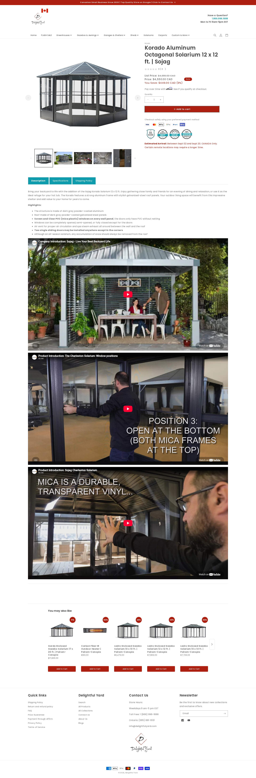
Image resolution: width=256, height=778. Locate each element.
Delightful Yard (131, 773)
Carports (162, 35)
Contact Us (84, 714)
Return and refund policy (40, 706)
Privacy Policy (35, 723)
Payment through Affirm (40, 719)
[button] (215, 35)
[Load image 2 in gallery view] (63, 158)
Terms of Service (36, 727)
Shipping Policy (35, 702)
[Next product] (212, 644)
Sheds (134, 35)
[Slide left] (28, 98)
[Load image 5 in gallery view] (122, 158)
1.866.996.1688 (220, 18)
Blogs (81, 723)
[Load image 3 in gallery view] (83, 158)
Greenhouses (63, 35)
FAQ (30, 710)
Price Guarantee (36, 714)
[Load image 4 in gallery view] (102, 158)
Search (82, 702)
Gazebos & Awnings (87, 35)
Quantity (148, 94)
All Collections (86, 710)
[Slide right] (138, 98)
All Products (84, 706)
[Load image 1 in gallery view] (44, 158)
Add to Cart (62, 669)
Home (34, 35)
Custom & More (180, 35)
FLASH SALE (46, 35)
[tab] (38, 180)
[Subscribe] (225, 713)
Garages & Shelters (113, 35)
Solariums (148, 35)
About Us (83, 719)
